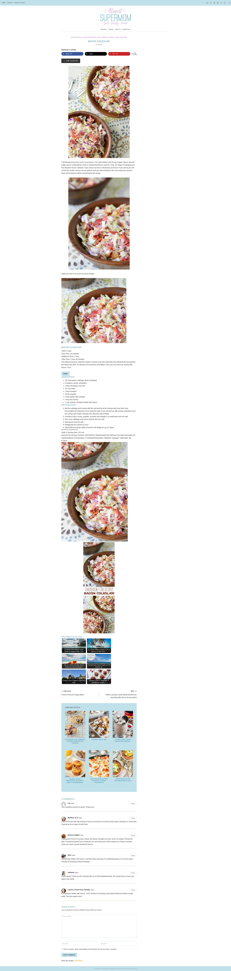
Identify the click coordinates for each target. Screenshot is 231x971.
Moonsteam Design (131, 968)
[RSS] (221, 3)
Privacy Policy (20, 2)
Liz (69, 803)
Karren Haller (74, 835)
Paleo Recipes (102, 37)
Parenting (126, 29)
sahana (71, 872)
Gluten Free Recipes (89, 37)
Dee (69, 855)
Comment (66, 916)
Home (4, 2)
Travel (111, 29)
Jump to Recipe (71, 61)
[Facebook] (211, 3)
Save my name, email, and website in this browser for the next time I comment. (90, 949)
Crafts (118, 29)
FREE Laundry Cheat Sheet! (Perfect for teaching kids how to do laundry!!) (121, 694)
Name (65, 943)
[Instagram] (214, 3)
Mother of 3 (73, 818)
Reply (133, 803)
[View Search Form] (228, 3)
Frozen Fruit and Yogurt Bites (72, 693)
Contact (10, 2)
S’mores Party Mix (99, 739)
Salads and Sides (121, 37)
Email (104, 943)
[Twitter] (225, 3)
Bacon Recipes (76, 37)
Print (65, 373)
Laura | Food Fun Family (79, 890)
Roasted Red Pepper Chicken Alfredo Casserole (99, 780)
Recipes (104, 29)
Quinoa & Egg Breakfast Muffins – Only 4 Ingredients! (75, 780)
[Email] (207, 3)
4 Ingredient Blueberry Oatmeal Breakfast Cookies (75, 741)
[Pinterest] (218, 3)
